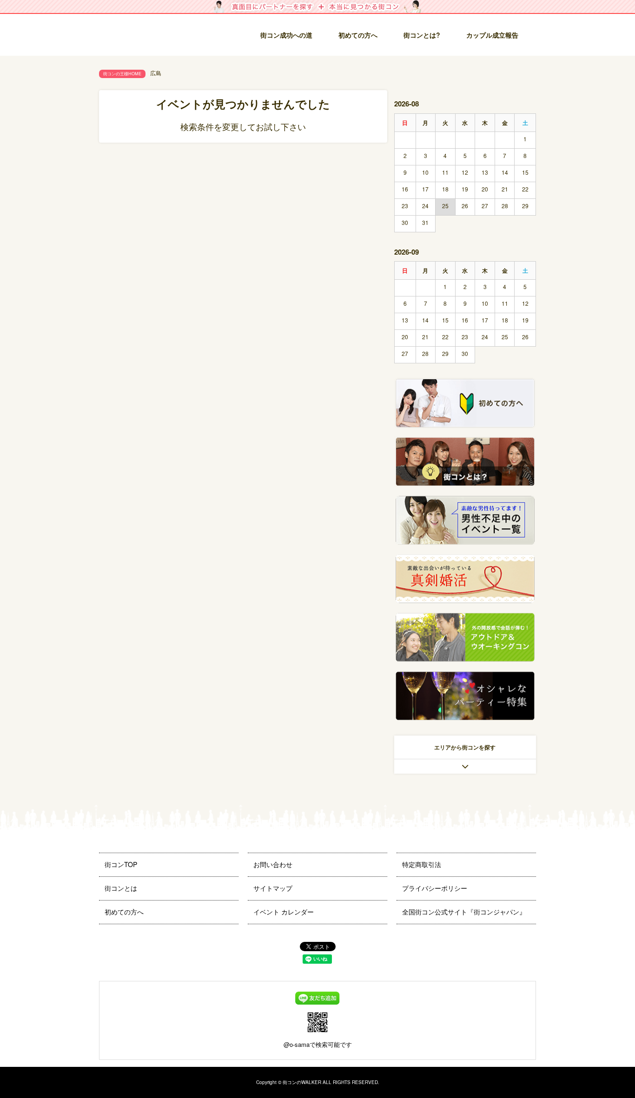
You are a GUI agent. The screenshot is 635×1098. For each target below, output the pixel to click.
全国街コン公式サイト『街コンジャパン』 (464, 911)
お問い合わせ (272, 864)
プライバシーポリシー (434, 888)
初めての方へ (357, 34)
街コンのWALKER (302, 1082)
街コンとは (121, 888)
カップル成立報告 (492, 34)
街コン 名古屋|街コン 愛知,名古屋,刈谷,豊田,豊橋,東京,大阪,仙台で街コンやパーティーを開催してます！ (162, 36)
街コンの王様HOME (122, 74)
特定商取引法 (421, 864)
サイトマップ (272, 888)
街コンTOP (121, 864)
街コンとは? (421, 34)
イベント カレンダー (283, 911)
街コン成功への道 (286, 34)
